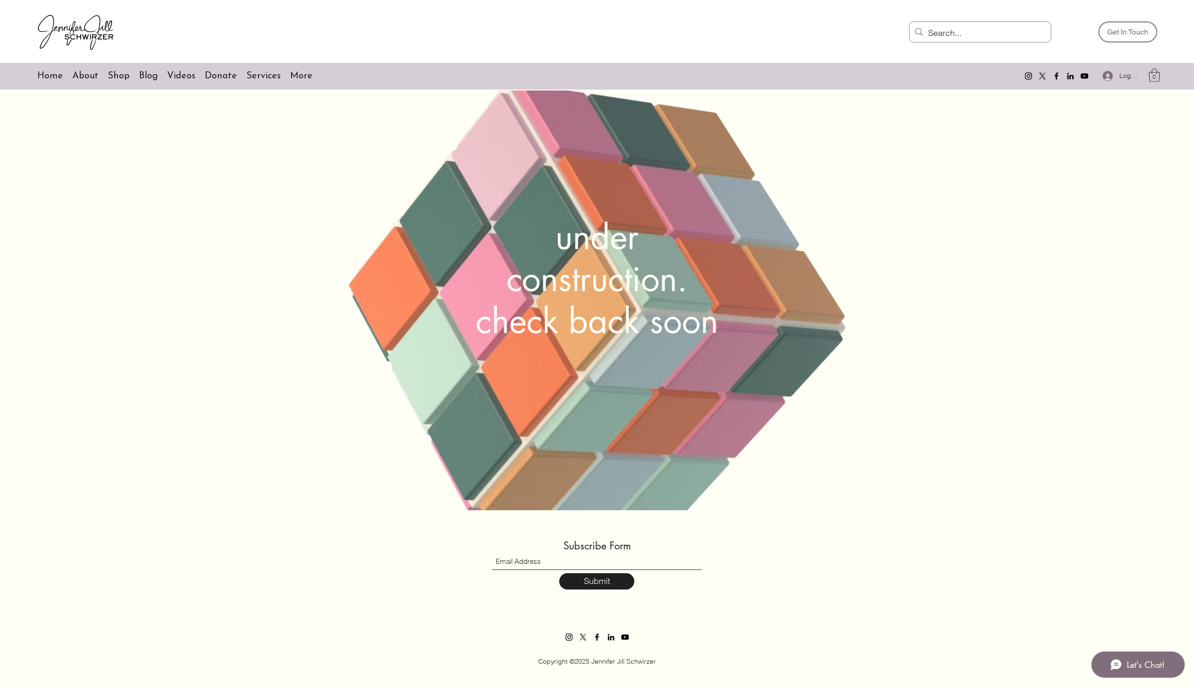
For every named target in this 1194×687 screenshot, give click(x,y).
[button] (1154, 75)
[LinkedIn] (1070, 76)
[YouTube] (1084, 76)
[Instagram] (1028, 76)
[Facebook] (1056, 76)
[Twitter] (1042, 76)
